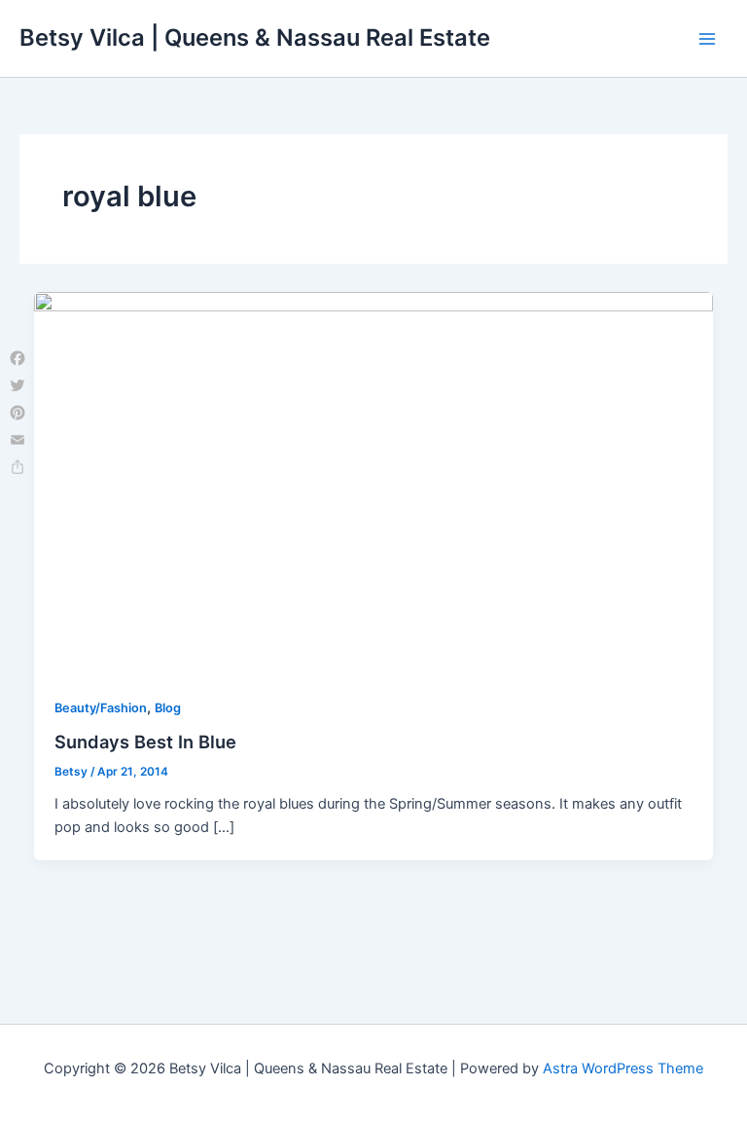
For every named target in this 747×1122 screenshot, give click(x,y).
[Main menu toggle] (707, 38)
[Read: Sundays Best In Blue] (374, 481)
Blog (168, 708)
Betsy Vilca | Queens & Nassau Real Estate (254, 37)
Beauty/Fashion (100, 708)
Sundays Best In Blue (145, 741)
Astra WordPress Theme (623, 1068)
